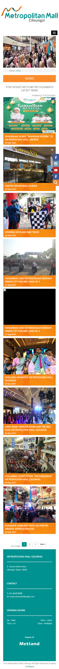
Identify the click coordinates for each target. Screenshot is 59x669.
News (18, 71)
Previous (8, 53)
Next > (43, 544)
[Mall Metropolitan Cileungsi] (56, 169)
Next (51, 53)
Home (11, 71)
